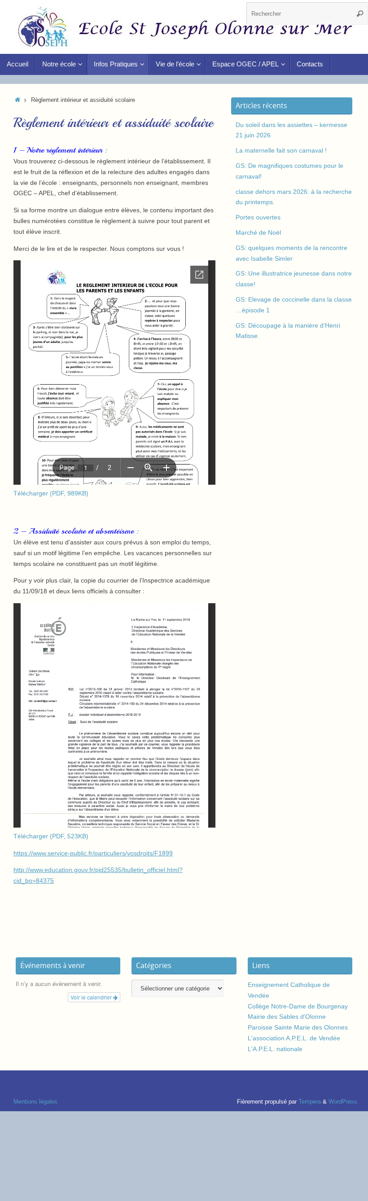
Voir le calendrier (91, 997)
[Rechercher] (360, 13)
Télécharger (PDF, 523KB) (50, 836)
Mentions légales (35, 1102)
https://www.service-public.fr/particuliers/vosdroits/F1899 (93, 853)
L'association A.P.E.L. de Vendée (294, 1038)
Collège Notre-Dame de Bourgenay (298, 1006)
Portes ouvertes (258, 217)
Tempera (309, 1102)
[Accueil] (17, 100)
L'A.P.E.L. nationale (275, 1048)
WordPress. (344, 1102)
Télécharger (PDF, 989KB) (50, 493)
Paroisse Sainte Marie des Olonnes (298, 1027)
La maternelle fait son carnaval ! (281, 150)
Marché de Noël (258, 232)
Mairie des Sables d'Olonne (287, 1016)
